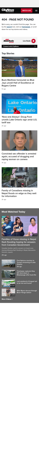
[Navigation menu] (36, 10)
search (9, 27)
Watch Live (26, 10)
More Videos (6, 299)
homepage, (26, 27)
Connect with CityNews (11, 46)
